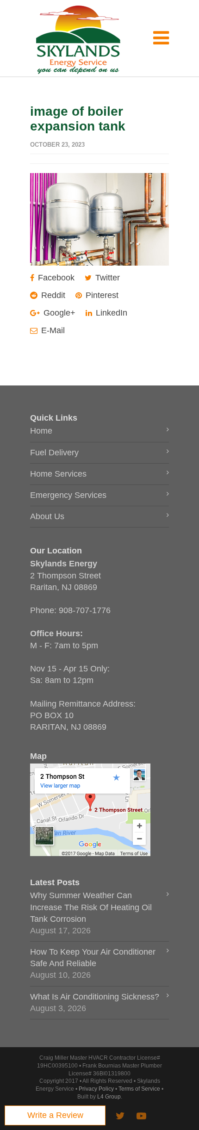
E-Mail (52, 330)
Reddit (52, 295)
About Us (47, 516)
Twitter (106, 277)
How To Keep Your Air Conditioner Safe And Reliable (92, 957)
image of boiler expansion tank (77, 118)
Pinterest (100, 295)
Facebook (55, 277)
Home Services (58, 473)
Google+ (58, 312)
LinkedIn (110, 312)
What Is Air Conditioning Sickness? (94, 996)
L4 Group (109, 1096)
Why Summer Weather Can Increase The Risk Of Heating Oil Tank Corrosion (91, 907)
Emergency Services (68, 495)
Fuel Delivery (54, 452)
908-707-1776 (85, 610)
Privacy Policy (96, 1089)
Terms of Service (139, 1089)
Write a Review (55, 1115)
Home (41, 430)
